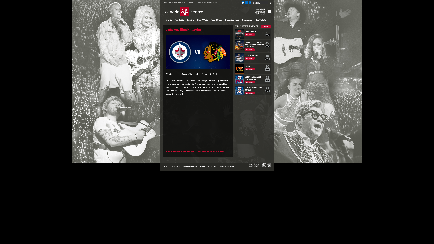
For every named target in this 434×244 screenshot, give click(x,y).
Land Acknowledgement (190, 166)
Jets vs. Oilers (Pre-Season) (254, 88)
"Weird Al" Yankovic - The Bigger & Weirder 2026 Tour (254, 44)
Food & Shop (216, 19)
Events (168, 19)
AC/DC (247, 66)
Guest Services (232, 19)
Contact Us (247, 19)
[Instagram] (249, 2)
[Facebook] (246, 2)
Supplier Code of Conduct (227, 166)
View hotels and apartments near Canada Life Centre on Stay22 (195, 151)
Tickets (166, 166)
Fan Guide (179, 19)
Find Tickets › (250, 34)
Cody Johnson (251, 55)
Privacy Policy (212, 166)
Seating (190, 19)
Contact (202, 166)
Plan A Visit (202, 19)
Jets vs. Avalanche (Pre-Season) (253, 78)
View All (266, 26)
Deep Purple (250, 31)
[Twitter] (242, 2)
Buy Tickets (260, 19)
